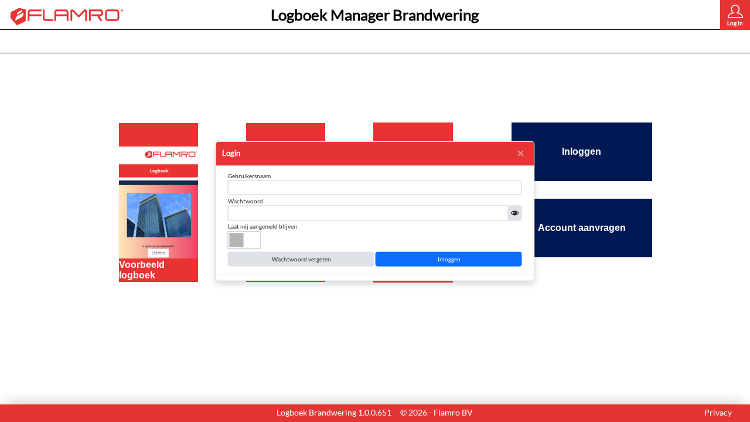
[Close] (521, 153)
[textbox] (375, 188)
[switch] (244, 240)
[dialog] (375, 211)
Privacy (718, 412)
